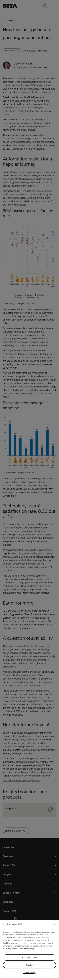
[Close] (55, 924)
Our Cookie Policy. (27, 949)
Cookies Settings (29, 972)
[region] (29, 949)
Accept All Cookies (29, 957)
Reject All (29, 965)
